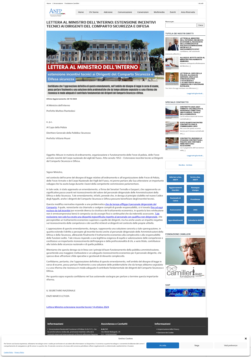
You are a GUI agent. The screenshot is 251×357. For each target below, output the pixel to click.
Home (49, 3)
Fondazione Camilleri (72, 3)
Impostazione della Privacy (168, 329)
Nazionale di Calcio (175, 199)
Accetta (162, 345)
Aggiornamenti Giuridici (175, 188)
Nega (197, 345)
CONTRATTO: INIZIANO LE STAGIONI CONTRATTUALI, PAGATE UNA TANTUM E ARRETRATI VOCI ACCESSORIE (191, 142)
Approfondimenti (175, 220)
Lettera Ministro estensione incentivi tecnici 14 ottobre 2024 (77, 307)
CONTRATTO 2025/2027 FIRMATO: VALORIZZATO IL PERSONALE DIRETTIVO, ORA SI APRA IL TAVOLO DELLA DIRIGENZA (191, 110)
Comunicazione (125, 12)
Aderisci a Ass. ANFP (175, 178)
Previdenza (195, 199)
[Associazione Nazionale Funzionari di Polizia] (57, 16)
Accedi (201, 3)
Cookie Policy (8, 352)
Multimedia (159, 12)
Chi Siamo (93, 12)
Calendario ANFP (195, 220)
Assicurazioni (175, 210)
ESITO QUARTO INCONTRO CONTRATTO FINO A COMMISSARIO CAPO (191, 124)
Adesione (108, 12)
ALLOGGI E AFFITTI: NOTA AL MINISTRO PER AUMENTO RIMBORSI (192, 59)
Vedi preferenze (230, 345)
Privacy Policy (19, 352)
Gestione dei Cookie (165, 333)
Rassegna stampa (195, 188)
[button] (245, 338)
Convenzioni (143, 12)
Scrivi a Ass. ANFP (195, 178)
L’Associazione (58, 3)
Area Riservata (188, 12)
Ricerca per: (169, 21)
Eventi (173, 12)
